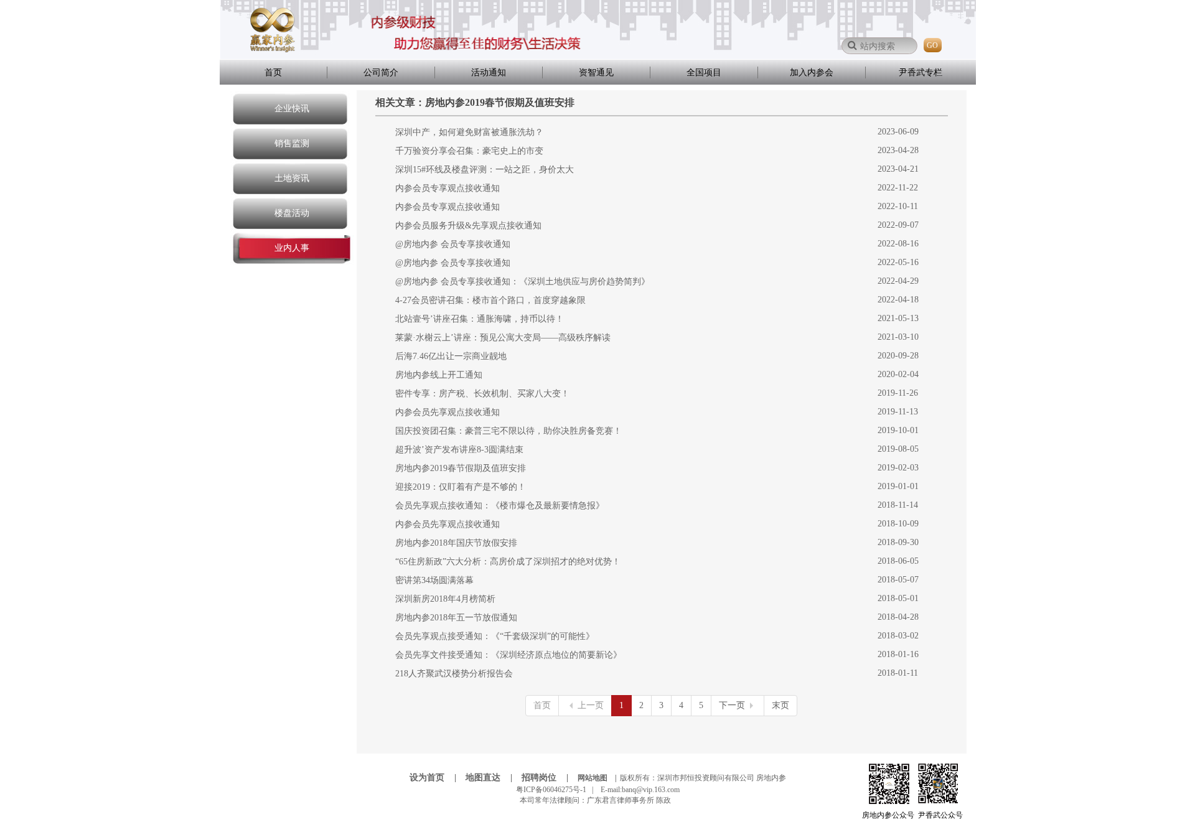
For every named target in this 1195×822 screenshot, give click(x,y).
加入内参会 (811, 72)
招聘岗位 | (549, 777)
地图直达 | (493, 777)
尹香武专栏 (920, 72)
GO (932, 45)
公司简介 (380, 72)
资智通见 (596, 72)
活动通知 (488, 72)
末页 (780, 705)
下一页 (732, 705)
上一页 (591, 705)
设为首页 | (437, 777)
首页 (273, 72)
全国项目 (704, 72)
